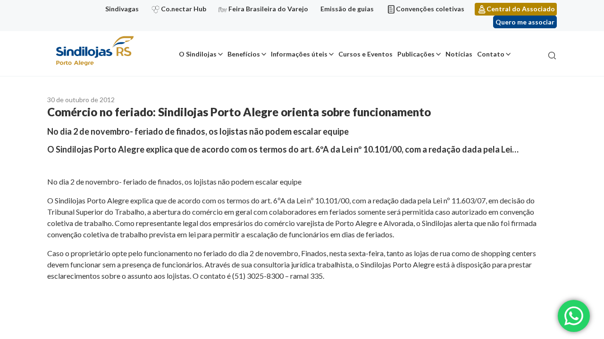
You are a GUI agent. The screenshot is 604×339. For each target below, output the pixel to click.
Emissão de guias (347, 9)
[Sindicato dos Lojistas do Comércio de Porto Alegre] (94, 51)
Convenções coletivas (430, 9)
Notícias (458, 54)
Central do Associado (521, 9)
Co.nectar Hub (183, 9)
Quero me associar (524, 22)
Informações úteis (299, 54)
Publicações (416, 54)
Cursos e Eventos (365, 54)
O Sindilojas (198, 54)
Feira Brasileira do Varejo (268, 9)
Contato (490, 54)
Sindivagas (122, 9)
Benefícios (243, 54)
